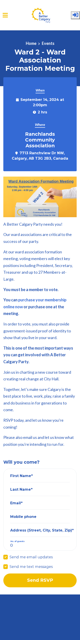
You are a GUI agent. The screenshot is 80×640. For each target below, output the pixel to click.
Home (31, 43)
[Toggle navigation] (5, 15)
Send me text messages (31, 566)
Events (48, 43)
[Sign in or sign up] (75, 15)
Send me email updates (31, 557)
